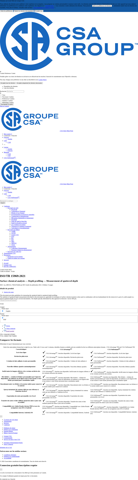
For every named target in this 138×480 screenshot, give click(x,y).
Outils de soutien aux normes (16, 258)
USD (5, 141)
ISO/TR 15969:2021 (10, 266)
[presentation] (0, 71)
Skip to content (4, 106)
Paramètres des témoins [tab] (11, 86)
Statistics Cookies (7, 100)
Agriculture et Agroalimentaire (20, 228)
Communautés (8, 438)
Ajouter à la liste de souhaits (8, 300)
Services (6, 423)
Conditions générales (10, 455)
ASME (13, 231)
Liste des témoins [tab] (9, 88)
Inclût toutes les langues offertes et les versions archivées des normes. (21, 372)
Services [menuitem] (6, 260)
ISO (12, 240)
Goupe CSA (15, 235)
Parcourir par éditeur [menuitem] (14, 230)
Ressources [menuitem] (7, 255)
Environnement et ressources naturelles (22, 214)
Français (10, 150)
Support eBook (8, 431)
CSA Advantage (66, 349)
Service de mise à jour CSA (12, 439)
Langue (2, 307)
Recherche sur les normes (15, 256)
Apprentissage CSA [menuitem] (10, 253)
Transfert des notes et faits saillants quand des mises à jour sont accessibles (21, 401)
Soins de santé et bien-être (19, 221)
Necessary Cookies (8, 97)
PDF (4, 319)
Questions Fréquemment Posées (13, 442)
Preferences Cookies (8, 99)
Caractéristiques (21, 349)
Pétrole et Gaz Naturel (17, 213)
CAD (9, 142)
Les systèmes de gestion (18, 224)
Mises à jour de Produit (10, 433)
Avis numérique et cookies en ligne (43, 7)
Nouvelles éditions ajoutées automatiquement (21, 366)
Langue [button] (6, 147)
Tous (3, 95)
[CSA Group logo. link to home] (69, 70)
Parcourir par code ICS (14, 251)
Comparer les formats (10, 340)
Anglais (10, 139)
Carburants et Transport (18, 211)
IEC (12, 238)
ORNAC (14, 243)
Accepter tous (49, 6)
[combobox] (8, 201)
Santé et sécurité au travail (19, 223)
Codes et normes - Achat (7, 271)
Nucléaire (14, 219)
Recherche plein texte (21, 356)
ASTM (13, 233)
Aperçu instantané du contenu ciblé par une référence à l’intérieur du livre (21, 390)
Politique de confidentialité (12, 456)
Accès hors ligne (21, 352)
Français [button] (6, 137)
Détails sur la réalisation (11, 429)
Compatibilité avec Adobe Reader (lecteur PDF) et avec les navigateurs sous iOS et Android (21, 407)
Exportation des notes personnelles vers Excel (21, 396)
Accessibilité (7, 458)
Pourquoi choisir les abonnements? (21, 250)
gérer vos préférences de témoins (102, 6)
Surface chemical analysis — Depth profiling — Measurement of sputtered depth (39, 281)
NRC (12, 241)
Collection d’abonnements (19, 248)
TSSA (13, 245)
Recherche (3, 91)
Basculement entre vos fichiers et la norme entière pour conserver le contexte (21, 385)
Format (2, 314)
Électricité (14, 209)
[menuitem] (74, 209)
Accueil (6, 263)
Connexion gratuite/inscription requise (18, 465)
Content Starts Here (6, 269)
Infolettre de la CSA (6, 447)
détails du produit (7, 288)
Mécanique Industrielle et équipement (22, 218)
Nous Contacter (8, 444)
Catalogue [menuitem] (7, 206)
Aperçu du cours (9, 292)
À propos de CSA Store (11, 420)
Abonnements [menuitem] (12, 246)
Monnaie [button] (6, 152)
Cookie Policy (42, 80)
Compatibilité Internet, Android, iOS (21, 412)
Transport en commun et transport (21, 226)
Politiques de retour (9, 428)
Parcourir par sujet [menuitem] (13, 208)
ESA (12, 236)
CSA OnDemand (10, 158)
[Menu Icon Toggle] (4, 144)
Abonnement (7, 421)
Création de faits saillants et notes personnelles (21, 361)
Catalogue (7, 425)
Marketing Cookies (8, 102)
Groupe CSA (8, 265)
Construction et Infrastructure (20, 216)
